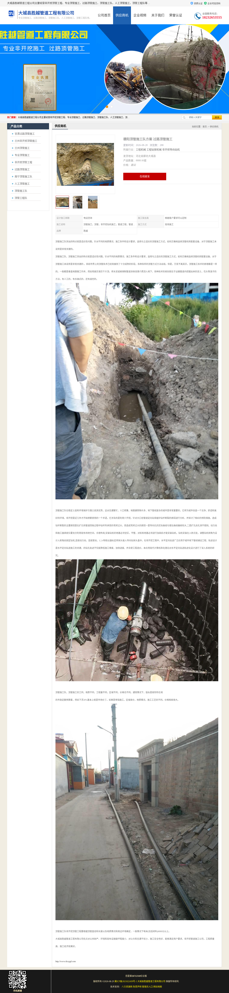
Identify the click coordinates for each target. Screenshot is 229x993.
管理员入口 (147, 987)
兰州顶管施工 (22, 148)
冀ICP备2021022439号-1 (125, 981)
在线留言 (145, 176)
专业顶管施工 (22, 155)
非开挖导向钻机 (171, 149)
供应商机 (122, 15)
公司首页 (104, 15)
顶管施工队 (21, 191)
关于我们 (157, 15)
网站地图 (157, 987)
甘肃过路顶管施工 (25, 133)
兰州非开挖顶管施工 (26, 141)
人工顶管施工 (22, 183)
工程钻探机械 (154, 149)
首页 (205, 126)
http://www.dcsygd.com (65, 961)
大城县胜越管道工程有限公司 (151, 981)
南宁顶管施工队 (23, 176)
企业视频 (139, 15)
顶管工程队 (21, 198)
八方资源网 (127, 987)
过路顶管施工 (22, 169)
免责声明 (137, 987)
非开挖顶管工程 (23, 162)
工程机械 (141, 149)
